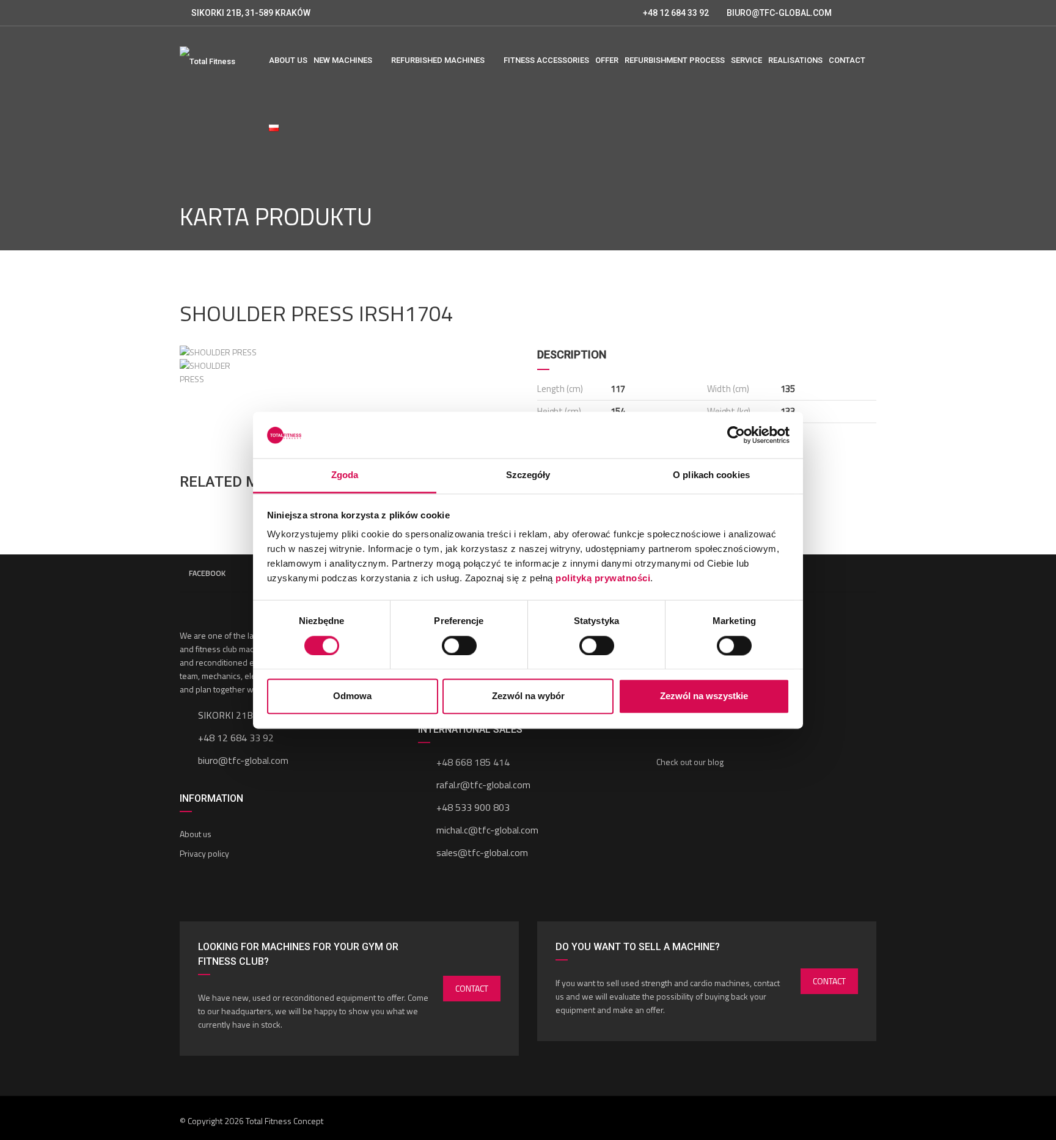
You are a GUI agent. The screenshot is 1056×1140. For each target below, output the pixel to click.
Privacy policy (204, 853)
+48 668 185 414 (473, 762)
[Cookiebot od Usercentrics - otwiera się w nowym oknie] (736, 435)
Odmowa (352, 696)
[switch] (459, 645)
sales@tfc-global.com (482, 852)
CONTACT (471, 988)
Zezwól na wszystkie (704, 696)
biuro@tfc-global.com (243, 760)
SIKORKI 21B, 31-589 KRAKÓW (250, 13)
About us (195, 833)
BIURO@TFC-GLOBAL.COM (779, 13)
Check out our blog (690, 761)
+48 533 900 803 (473, 807)
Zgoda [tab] (345, 475)
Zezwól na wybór (528, 696)
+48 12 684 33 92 (675, 13)
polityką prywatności (603, 578)
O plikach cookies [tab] (711, 475)
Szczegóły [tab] (528, 475)
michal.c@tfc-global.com (487, 830)
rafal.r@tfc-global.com (483, 784)
